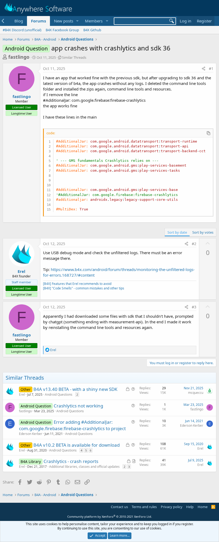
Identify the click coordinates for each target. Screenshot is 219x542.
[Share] (203, 68)
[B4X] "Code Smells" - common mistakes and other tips (83, 288)
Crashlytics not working (78, 406)
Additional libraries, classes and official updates (84, 466)
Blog (18, 20)
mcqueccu (195, 392)
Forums (38, 20)
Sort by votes (202, 232)
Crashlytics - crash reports (71, 461)
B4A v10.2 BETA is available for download (76, 445)
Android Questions (58, 394)
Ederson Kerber (30, 433)
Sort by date (177, 232)
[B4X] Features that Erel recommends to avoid (77, 283)
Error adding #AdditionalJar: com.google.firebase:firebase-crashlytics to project (72, 425)
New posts (63, 20)
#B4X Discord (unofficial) (22, 30)
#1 (211, 68)
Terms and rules (144, 506)
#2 (194, 243)
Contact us (119, 506)
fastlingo (18, 57)
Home (203, 506)
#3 (194, 306)
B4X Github (92, 30)
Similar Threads (74, 57)
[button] (77, 21)
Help (190, 506)
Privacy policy (171, 506)
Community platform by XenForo (109, 516)
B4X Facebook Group (62, 30)
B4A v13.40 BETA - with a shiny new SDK (75, 389)
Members (94, 20)
